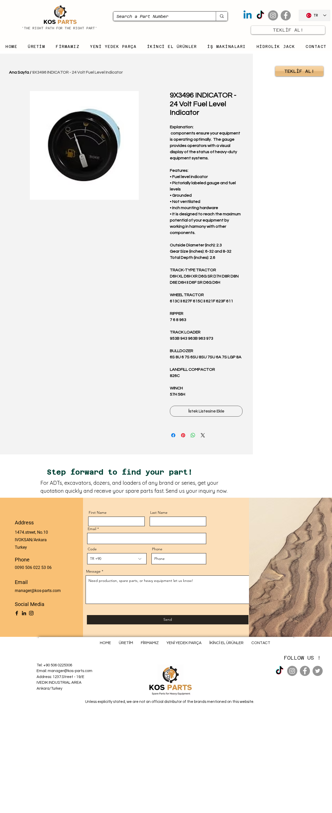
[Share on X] (203, 435)
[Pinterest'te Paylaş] (183, 435)
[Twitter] (318, 671)
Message (93, 571)
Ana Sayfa (19, 72)
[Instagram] (273, 15)
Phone (157, 549)
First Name (98, 512)
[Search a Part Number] (221, 16)
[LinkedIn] (24, 613)
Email (92, 529)
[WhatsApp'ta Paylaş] (193, 435)
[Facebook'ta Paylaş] (173, 435)
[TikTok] (260, 15)
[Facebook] (286, 15)
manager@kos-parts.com (38, 590)
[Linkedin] (248, 15)
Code (92, 549)
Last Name (159, 512)
